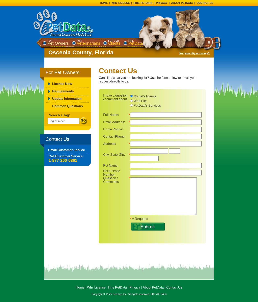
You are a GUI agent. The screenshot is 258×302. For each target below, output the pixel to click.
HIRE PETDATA (142, 2)
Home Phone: (113, 129)
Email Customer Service (66, 150)
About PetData (153, 287)
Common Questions (67, 106)
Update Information (67, 98)
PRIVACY (161, 2)
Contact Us (174, 287)
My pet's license (144, 96)
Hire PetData (117, 287)
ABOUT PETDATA (182, 2)
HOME (104, 2)
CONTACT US (205, 2)
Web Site (140, 101)
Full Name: (111, 114)
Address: (109, 143)
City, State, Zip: (114, 154)
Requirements (63, 91)
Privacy (134, 287)
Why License (96, 287)
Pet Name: (110, 165)
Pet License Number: (111, 172)
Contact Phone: (114, 136)
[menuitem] (58, 42)
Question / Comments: (111, 179)
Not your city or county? (194, 53)
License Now (62, 84)
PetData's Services (147, 105)
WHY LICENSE (120, 2)
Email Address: (114, 122)
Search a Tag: (59, 115)
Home (80, 287)
